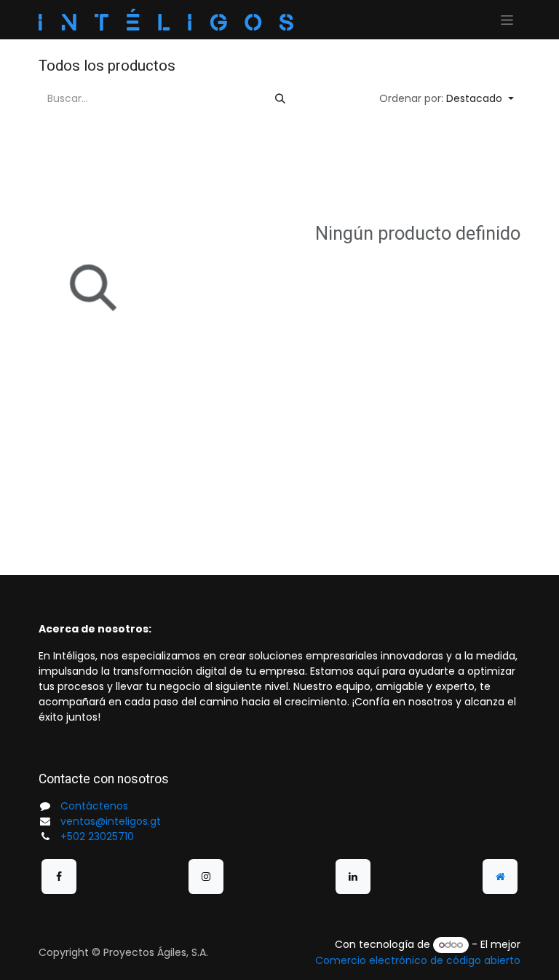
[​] (58, 876)
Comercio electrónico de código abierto (417, 960)
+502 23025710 (97, 836)
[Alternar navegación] (506, 20)
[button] (446, 98)
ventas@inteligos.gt (110, 821)
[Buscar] (280, 98)
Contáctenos (94, 806)
